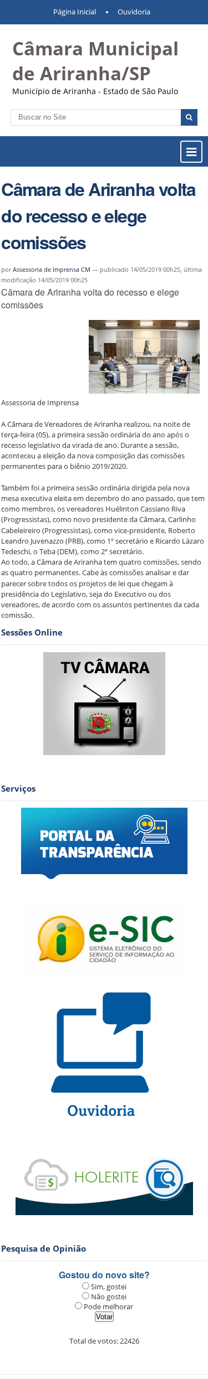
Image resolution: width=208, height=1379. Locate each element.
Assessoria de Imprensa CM (51, 269)
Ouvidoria (134, 12)
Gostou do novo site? (104, 1274)
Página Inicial (74, 12)
